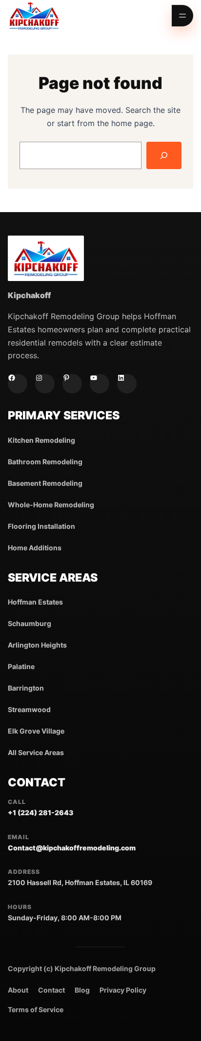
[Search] (163, 155)
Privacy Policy (123, 990)
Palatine (21, 666)
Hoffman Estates (35, 602)
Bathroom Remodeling (45, 461)
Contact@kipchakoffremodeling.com (72, 848)
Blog (82, 990)
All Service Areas (36, 752)
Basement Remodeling (45, 483)
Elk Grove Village (36, 731)
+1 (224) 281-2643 (40, 812)
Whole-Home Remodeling (51, 504)
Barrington (26, 688)
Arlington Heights (37, 645)
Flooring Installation (41, 526)
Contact (51, 990)
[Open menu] (182, 15)
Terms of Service (35, 1009)
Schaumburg (29, 623)
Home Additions (34, 547)
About (18, 990)
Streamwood (29, 709)
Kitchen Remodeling (41, 440)
